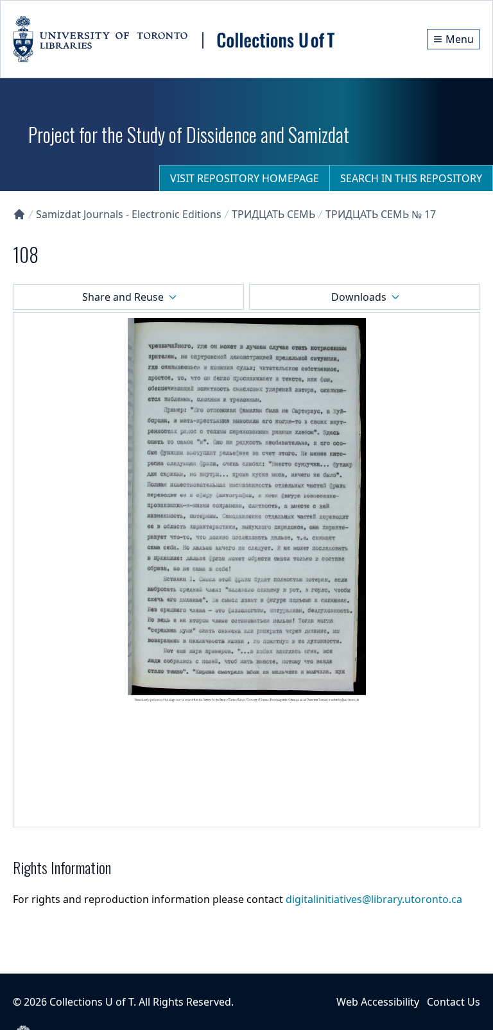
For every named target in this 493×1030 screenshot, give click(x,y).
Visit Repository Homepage (244, 178)
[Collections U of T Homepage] (19, 214)
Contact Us (453, 1002)
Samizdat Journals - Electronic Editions (128, 214)
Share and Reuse (123, 297)
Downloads (358, 297)
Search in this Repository (411, 178)
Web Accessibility (377, 1002)
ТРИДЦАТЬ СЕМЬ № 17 (380, 214)
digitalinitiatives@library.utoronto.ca (374, 899)
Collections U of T (91, 1002)
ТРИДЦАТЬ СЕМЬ (273, 214)
